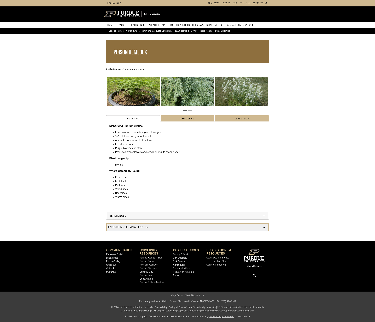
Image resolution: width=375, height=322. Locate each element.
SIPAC (194, 30)
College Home (115, 30)
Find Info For (113, 3)
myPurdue (111, 272)
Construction (146, 279)
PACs (122, 24)
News (216, 3)
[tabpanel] (187, 163)
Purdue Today (113, 261)
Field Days (198, 24)
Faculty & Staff (180, 254)
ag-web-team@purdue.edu (220, 317)
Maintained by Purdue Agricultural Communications (227, 311)
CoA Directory (180, 258)
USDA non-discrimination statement (235, 307)
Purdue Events (147, 275)
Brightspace (112, 258)
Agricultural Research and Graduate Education (149, 30)
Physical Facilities (148, 265)
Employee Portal (114, 254)
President (226, 3)
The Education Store (216, 261)
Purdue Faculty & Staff (151, 258)
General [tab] (133, 118)
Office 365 (111, 265)
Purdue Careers (147, 261)
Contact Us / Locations (240, 24)
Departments (214, 24)
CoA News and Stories (217, 258)
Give (248, 3)
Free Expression (142, 311)
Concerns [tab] (187, 118)
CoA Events (179, 261)
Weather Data (157, 24)
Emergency (258, 3)
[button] (133, 91)
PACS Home (181, 30)
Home (110, 24)
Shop (235, 3)
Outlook (110, 268)
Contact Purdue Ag (216, 265)
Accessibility (161, 307)
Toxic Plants (206, 30)
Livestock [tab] (242, 118)
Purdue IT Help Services (152, 282)
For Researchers (180, 24)
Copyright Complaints (188, 311)
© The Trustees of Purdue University (132, 307)
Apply (209, 3)
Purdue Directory (148, 268)
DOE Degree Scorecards (163, 311)
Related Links (137, 24)
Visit (241, 3)
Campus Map (146, 272)
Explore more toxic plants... (128, 227)
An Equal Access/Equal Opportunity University (192, 307)
